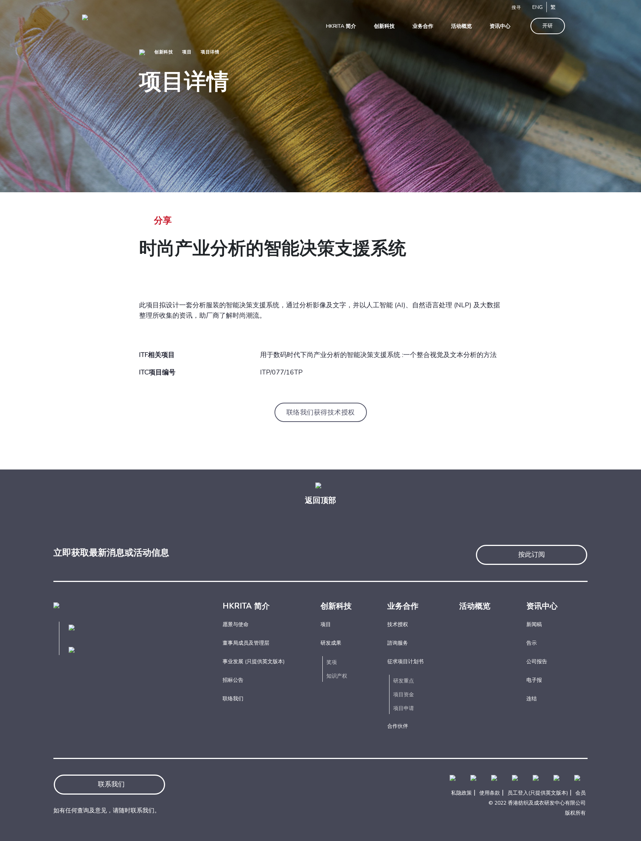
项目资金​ (403, 694)
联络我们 (233, 698)
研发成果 (330, 643)
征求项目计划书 (405, 661)
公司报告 (536, 661)
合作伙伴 (397, 726)
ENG (537, 7)
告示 (531, 643)
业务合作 (402, 606)
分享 (163, 220)
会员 (580, 792)
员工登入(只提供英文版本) (537, 792)
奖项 (331, 662)
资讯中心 (542, 606)
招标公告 (233, 680)
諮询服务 (397, 643)
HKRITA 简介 (246, 606)
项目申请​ (403, 708)
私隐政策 (461, 792)
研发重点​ (403, 680)
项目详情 (210, 52)
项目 (186, 52)
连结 (531, 698)
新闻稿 (534, 624)
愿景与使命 (236, 624)
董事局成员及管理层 (246, 643)
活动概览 (474, 606)
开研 (547, 25)
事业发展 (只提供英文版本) (254, 661)
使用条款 (489, 792)
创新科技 (163, 52)
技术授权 (397, 624)
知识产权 (336, 676)
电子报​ (534, 680)
